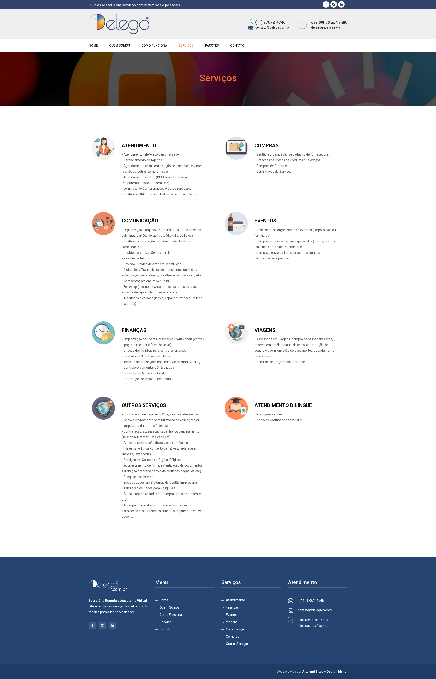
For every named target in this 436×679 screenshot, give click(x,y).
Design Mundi (337, 671)
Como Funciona (154, 45)
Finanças (232, 607)
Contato (237, 45)
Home (93, 45)
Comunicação (236, 629)
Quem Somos (119, 45)
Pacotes (212, 45)
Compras (232, 636)
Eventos (232, 615)
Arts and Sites (312, 671)
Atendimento (235, 600)
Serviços (186, 45)
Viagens (232, 622)
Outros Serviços (237, 644)
